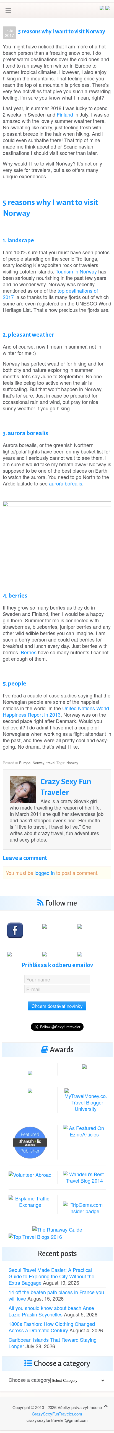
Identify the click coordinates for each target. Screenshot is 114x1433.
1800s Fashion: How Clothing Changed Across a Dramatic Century (52, 1327)
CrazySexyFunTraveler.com (57, 1414)
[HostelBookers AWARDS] (30, 1072)
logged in (45, 872)
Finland (65, 114)
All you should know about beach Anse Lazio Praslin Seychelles (51, 1311)
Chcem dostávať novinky (57, 1005)
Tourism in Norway (76, 271)
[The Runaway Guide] (57, 1228)
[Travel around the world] (30, 1200)
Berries (29, 652)
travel (50, 762)
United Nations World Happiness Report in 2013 (56, 711)
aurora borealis (65, 483)
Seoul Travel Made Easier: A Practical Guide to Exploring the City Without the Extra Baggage (51, 1276)
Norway (38, 762)
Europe (24, 762)
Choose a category (29, 1379)
